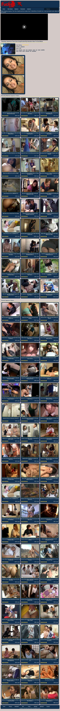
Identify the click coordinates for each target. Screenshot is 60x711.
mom (24, 49)
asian (34, 49)
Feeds (29, 706)
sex (36, 49)
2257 (23, 706)
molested (27, 51)
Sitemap (35, 706)
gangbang (34, 51)
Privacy (10, 706)
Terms (4, 706)
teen (27, 49)
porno (17, 51)
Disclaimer (17, 706)
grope (23, 51)
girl (30, 51)
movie (20, 51)
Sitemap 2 (42, 706)
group (39, 49)
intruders (20, 49)
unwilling (43, 49)
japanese (30, 49)
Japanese (22, 46)
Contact (48, 706)
